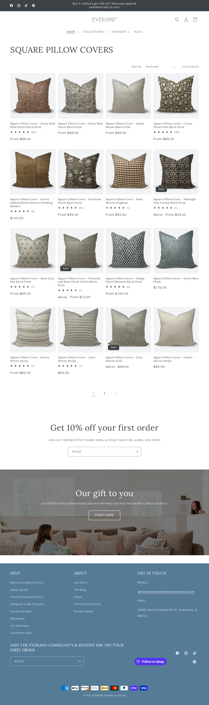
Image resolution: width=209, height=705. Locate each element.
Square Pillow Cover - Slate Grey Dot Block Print (32, 280)
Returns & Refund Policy (27, 582)
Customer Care (21, 633)
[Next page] (115, 393)
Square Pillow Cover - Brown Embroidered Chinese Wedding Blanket (31, 203)
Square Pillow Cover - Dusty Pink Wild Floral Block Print (32, 125)
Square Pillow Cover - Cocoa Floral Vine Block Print (172, 125)
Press (78, 597)
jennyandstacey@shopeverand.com (166, 591)
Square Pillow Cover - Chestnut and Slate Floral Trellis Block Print (79, 282)
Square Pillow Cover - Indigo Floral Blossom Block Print (125, 280)
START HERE (104, 515)
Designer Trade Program (27, 604)
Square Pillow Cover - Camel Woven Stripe (172, 359)
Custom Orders (21, 611)
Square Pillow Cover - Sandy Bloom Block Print (125, 125)
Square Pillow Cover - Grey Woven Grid (124, 359)
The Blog (80, 589)
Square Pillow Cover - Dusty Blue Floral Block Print (80, 125)
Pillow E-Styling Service (26, 597)
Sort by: (136, 66)
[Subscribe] (136, 451)
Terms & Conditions (87, 604)
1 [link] (93, 393)
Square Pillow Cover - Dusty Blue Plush (175, 280)
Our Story (80, 582)
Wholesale (17, 618)
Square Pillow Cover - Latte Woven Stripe (76, 359)
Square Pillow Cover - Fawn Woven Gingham (124, 201)
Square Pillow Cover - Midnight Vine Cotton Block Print (174, 201)
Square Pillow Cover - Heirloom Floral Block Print (79, 201)
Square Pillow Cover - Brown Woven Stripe (29, 359)
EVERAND (97, 695)
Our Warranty (19, 625)
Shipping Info (19, 589)
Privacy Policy (83, 611)
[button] (72, 32)
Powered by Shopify (115, 695)
